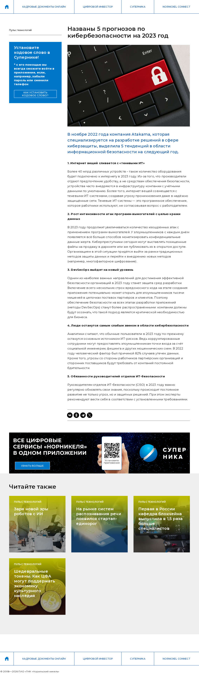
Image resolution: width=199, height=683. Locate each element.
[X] (89, 415)
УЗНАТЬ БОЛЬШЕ (32, 465)
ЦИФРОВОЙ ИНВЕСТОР (98, 6)
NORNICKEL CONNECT (176, 6)
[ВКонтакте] (69, 415)
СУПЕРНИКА (137, 6)
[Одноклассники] (76, 415)
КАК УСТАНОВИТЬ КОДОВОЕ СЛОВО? (35, 94)
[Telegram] (83, 415)
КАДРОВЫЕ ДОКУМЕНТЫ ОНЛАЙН (44, 6)
